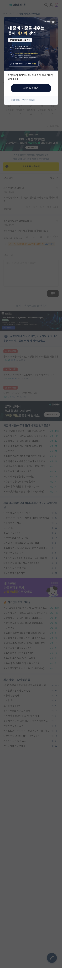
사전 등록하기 (31, 88)
